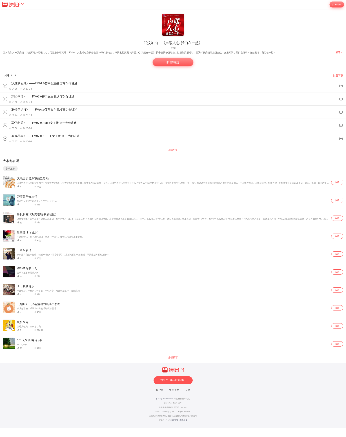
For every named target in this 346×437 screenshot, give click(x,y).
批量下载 (338, 75)
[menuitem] (339, 52)
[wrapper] (173, 218)
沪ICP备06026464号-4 (164, 399)
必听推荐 (173, 357)
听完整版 (173, 62)
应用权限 (175, 420)
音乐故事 (10, 168)
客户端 (159, 390)
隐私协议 (183, 420)
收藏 (337, 182)
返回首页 (174, 390)
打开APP (336, 4)
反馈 (187, 390)
